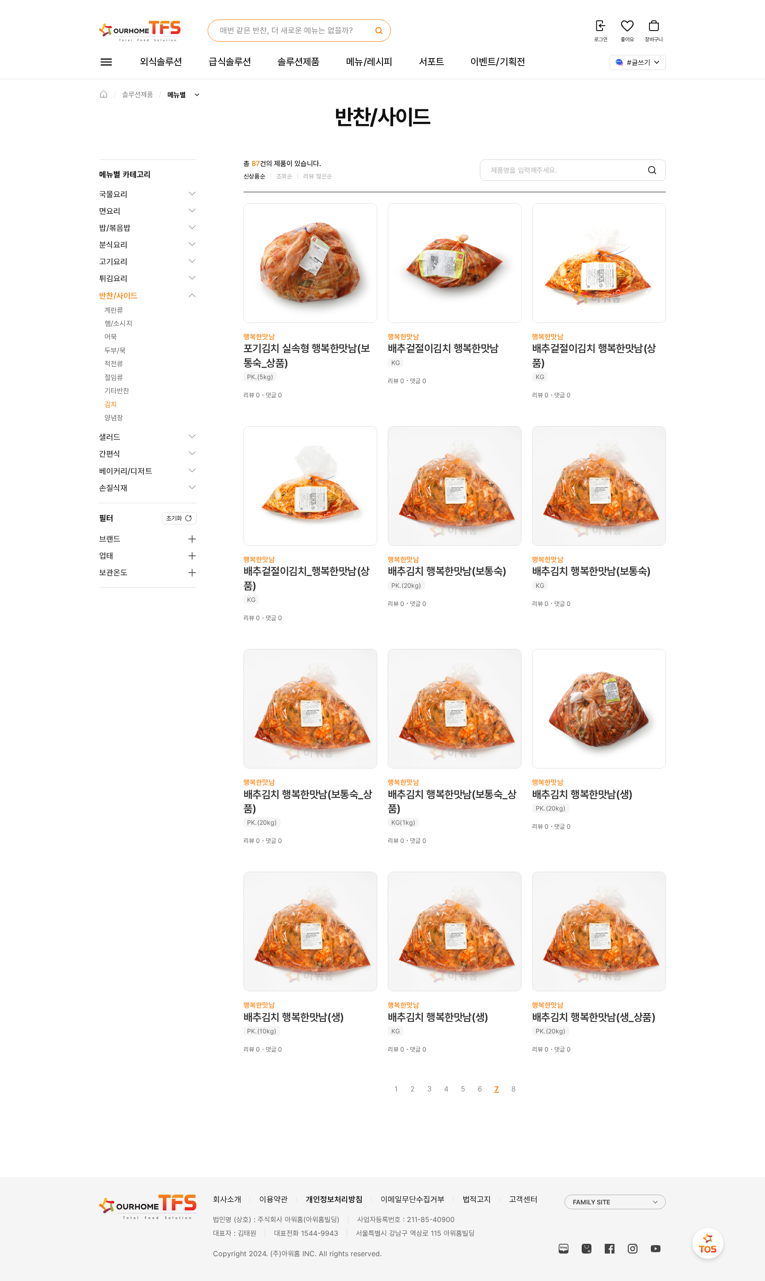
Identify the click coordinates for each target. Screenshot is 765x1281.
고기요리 (113, 261)
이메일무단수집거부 (412, 1199)
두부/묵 (115, 350)
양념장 (113, 417)
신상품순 (254, 176)
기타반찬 (117, 390)
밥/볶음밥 (115, 228)
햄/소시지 (118, 323)
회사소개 (227, 1199)
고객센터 (523, 1199)
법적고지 (477, 1199)
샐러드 (109, 437)
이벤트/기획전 (498, 61)
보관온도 (113, 572)
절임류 (113, 377)
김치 (110, 404)
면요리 (109, 211)
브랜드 (109, 538)
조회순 (284, 176)
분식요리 (113, 244)
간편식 (109, 453)
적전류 (113, 363)
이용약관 (273, 1199)
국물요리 (113, 194)
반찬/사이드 (118, 295)
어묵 (110, 336)
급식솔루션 (230, 61)
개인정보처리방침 (334, 1199)
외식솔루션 (161, 61)
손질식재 (113, 488)
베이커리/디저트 (125, 471)
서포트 (431, 61)
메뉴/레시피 (369, 61)
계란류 (113, 310)
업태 (106, 555)
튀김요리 (113, 278)
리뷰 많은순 (317, 176)
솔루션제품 (299, 61)
